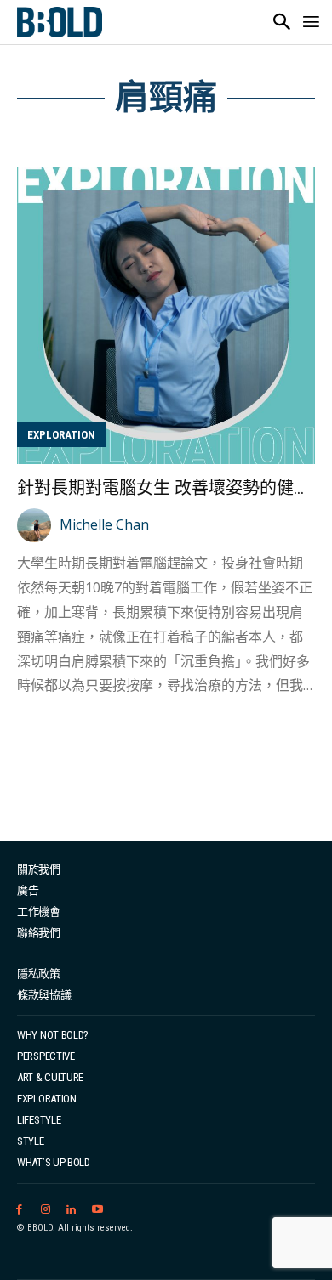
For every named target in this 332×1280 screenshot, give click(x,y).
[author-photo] (36, 525)
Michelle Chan (104, 524)
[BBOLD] (59, 22)
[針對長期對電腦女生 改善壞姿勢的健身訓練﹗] (166, 315)
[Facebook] (19, 1210)
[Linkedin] (72, 1210)
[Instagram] (45, 1210)
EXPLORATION (61, 434)
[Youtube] (97, 1210)
